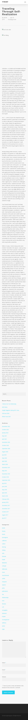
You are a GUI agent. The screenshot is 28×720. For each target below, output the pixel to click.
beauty (3, 531)
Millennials (4, 569)
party (3, 588)
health (3, 559)
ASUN (5, 17)
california (4, 540)
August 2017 (5, 515)
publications (5, 591)
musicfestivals (5, 575)
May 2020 (4, 458)
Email (4, 669)
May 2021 (4, 436)
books (3, 534)
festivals (4, 556)
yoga (3, 629)
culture (3, 543)
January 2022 (5, 432)
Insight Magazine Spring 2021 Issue (10, 410)
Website (4, 677)
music (3, 572)
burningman (5, 537)
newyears (4, 581)
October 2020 (5, 445)
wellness (4, 623)
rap (3, 594)
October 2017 (5, 511)
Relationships (5, 597)
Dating (3, 550)
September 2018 (6, 480)
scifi (3, 607)
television (4, 613)
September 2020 (6, 448)
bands (3, 528)
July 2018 (4, 483)
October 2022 (5, 429)
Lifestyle (4, 566)
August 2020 (5, 451)
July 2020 (4, 455)
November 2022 (6, 426)
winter (3, 626)
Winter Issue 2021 (6, 416)
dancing (4, 547)
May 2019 (4, 470)
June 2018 (4, 486)
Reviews (4, 604)
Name (4, 662)
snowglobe (4, 610)
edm (3, 553)
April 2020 (4, 461)
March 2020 (5, 464)
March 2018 (5, 496)
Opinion (4, 585)
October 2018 (5, 477)
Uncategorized (12, 19)
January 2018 (5, 502)
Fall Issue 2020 (5, 413)
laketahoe (4, 562)
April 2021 (4, 439)
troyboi (4, 616)
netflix (3, 578)
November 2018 (6, 474)
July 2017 (4, 518)
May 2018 (4, 489)
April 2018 (4, 493)
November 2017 (6, 508)
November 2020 (6, 442)
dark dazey (4, 407)
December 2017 (6, 505)
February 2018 (5, 499)
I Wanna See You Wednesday (9, 404)
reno (3, 600)
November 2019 (6, 467)
